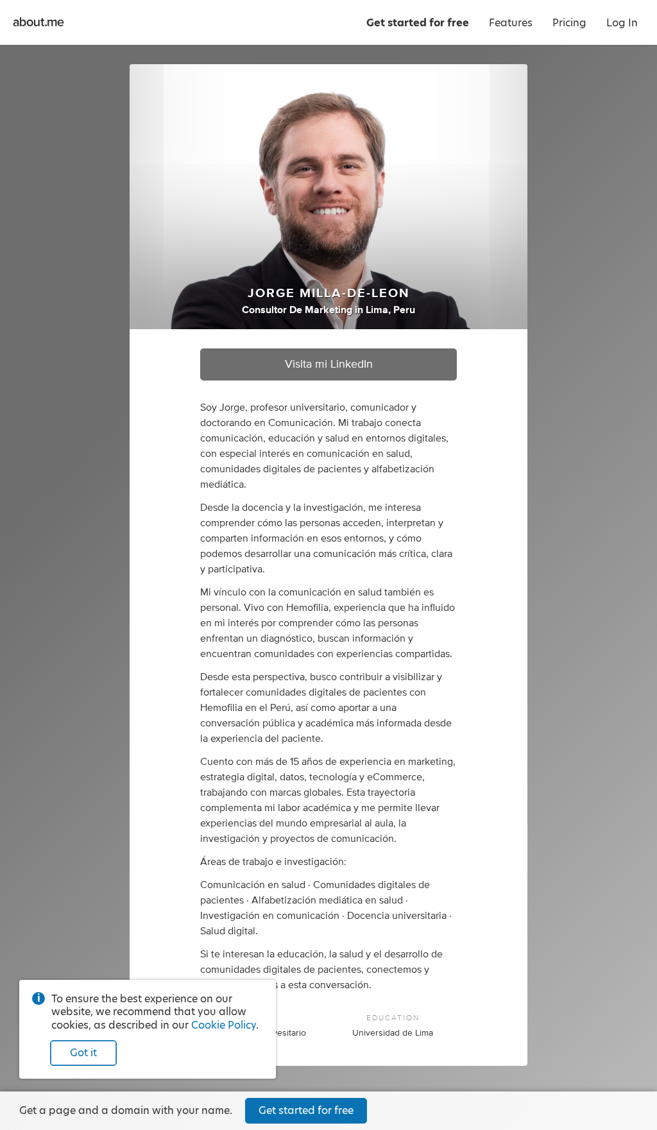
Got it (83, 1052)
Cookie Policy (223, 1025)
